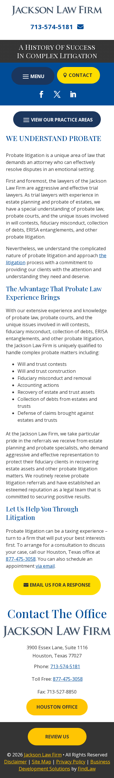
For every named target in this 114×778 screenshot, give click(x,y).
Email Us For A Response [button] (60, 585)
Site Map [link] (41, 761)
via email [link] (45, 566)
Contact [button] (80, 75)
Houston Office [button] (57, 707)
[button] (33, 76)
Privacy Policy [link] (70, 761)
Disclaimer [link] (15, 761)
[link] (57, 11)
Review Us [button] (57, 736)
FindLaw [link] (87, 768)
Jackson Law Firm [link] (43, 754)
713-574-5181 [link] (51, 26)
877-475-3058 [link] (21, 559)
